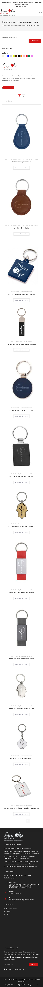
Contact (8, 912)
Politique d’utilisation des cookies (29, 979)
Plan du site (21, 981)
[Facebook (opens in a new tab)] (17, 6)
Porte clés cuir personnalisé (21, 162)
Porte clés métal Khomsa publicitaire (21, 708)
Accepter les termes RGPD (15, 969)
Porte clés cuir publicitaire (21, 228)
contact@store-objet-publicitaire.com (21, 900)
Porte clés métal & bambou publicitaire (21, 526)
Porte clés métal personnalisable (21, 758)
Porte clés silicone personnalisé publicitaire (21, 294)
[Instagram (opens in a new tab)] (19, 6)
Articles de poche (9, 159)
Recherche (35, 41)
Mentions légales (13, 979)
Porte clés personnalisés (31, 25)
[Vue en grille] (19, 96)
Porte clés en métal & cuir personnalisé (21, 410)
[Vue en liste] (23, 96)
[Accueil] (3, 25)
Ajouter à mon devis (21, 168)
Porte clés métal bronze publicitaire (21, 659)
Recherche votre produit (9, 37)
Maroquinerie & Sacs (19, 159)
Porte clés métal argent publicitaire (21, 592)
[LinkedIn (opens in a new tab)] (22, 6)
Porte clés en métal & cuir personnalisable (21, 344)
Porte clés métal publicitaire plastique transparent (21, 808)
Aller (33, 964)
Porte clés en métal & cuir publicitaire (21, 476)
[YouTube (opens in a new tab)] (25, 6)
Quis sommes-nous (11, 909)
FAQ (7, 915)
